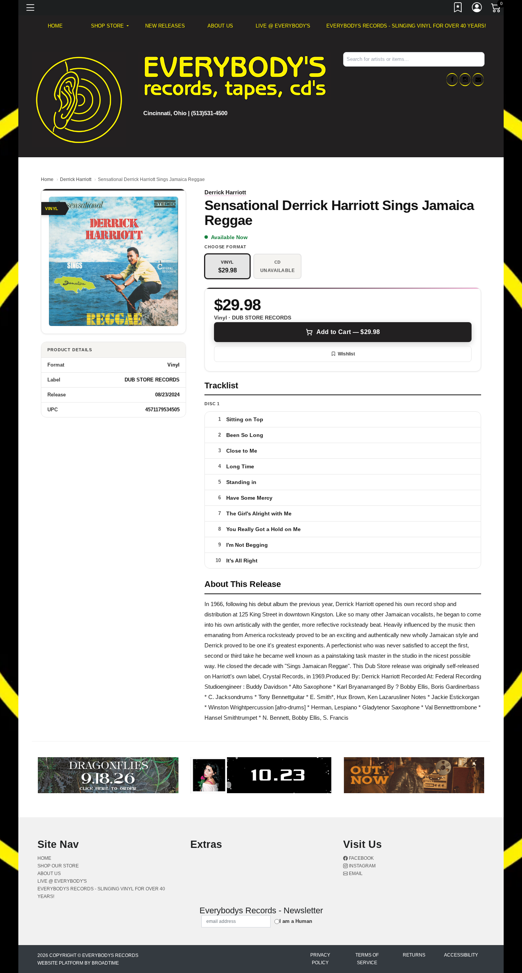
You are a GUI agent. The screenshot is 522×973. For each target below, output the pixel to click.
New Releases (165, 26)
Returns (414, 955)
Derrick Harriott (75, 179)
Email (355, 873)
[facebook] (452, 79)
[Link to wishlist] (458, 9)
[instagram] (465, 79)
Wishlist (346, 354)
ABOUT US (220, 26)
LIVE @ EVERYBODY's (283, 26)
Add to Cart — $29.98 (348, 332)
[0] (496, 9)
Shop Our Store (58, 866)
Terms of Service (367, 958)
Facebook (361, 858)
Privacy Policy (320, 958)
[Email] (478, 79)
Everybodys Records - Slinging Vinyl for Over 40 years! (406, 26)
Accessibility (461, 955)
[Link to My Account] (477, 9)
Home (47, 179)
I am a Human (295, 921)
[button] (110, 26)
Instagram (362, 866)
